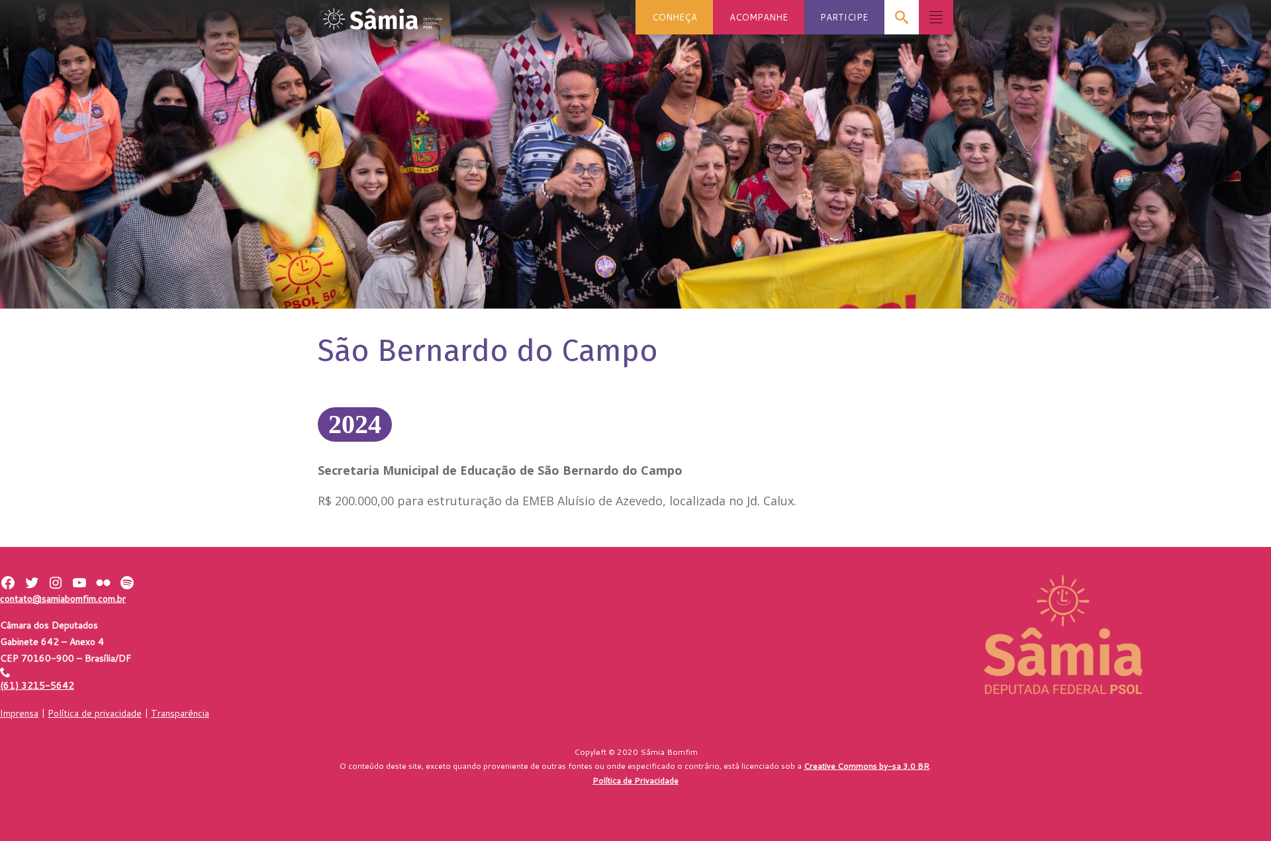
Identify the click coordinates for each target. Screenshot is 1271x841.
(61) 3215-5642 (37, 685)
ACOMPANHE (759, 17)
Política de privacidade (95, 713)
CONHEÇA (674, 17)
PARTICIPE (844, 17)
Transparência (180, 713)
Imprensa (19, 713)
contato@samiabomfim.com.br (63, 598)
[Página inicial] (382, 15)
